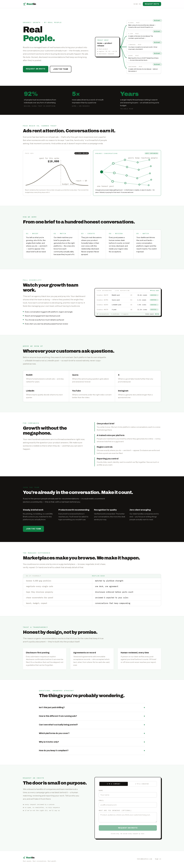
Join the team (60, 69)
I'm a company (113, 784)
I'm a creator (142, 784)
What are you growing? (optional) (115, 810)
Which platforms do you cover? (92, 733)
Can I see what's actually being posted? (92, 724)
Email (101, 800)
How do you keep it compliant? (92, 750)
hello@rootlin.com (144, 859)
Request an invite (35, 69)
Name (101, 790)
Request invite (152, 4)
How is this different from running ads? (92, 716)
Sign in (137, 4)
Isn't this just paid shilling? (92, 707)
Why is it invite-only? (92, 741)
